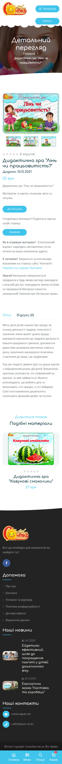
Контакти (11, 593)
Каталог (49, 8)
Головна (29, 53)
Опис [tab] (7, 315)
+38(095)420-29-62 (22, 724)
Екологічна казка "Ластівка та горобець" (35, 688)
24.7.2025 (30, 640)
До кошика (14, 209)
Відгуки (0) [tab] (25, 315)
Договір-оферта (16, 613)
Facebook (14, 232)
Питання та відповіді (19, 599)
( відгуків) (27, 154)
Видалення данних (18, 620)
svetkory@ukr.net (21, 714)
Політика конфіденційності (23, 606)
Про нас (11, 586)
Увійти (47, 21)
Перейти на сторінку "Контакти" (22, 268)
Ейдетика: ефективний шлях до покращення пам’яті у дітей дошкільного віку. (35, 658)
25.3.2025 (30, 678)
